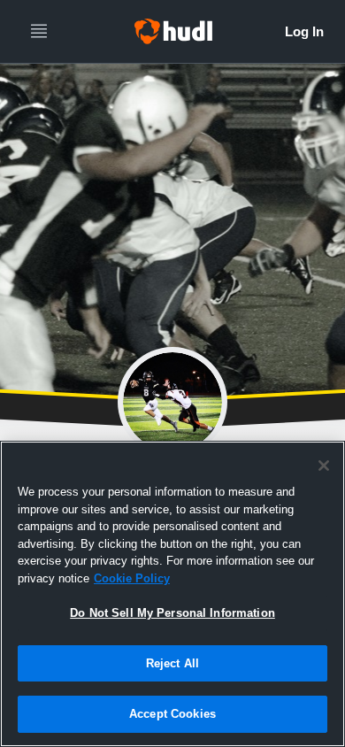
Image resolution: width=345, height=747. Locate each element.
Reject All (172, 663)
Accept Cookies (172, 713)
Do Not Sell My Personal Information (172, 613)
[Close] (323, 465)
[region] (172, 594)
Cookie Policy (132, 578)
